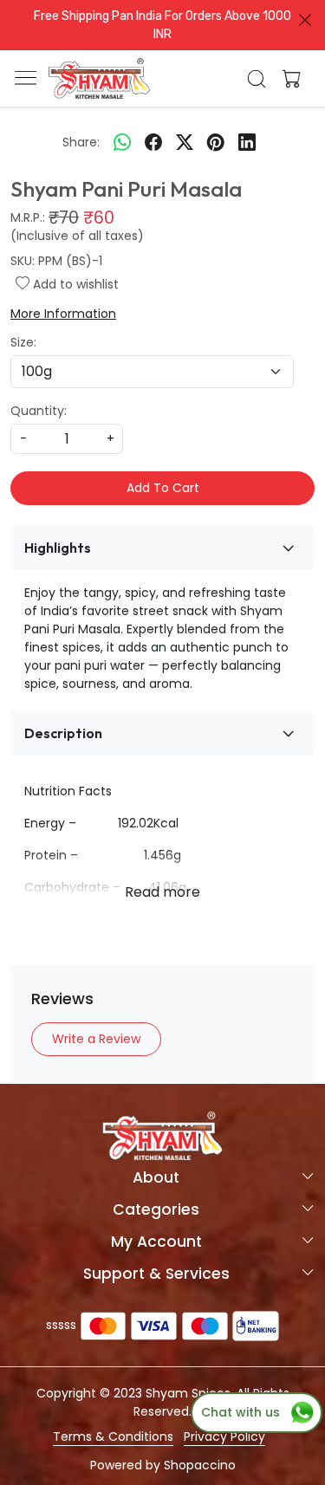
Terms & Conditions (113, 1436)
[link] (256, 79)
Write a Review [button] (96, 1038)
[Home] (99, 79)
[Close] (305, 20)
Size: (23, 342)
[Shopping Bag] (287, 79)
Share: (81, 142)
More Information (63, 313)
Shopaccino (200, 1465)
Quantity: (38, 410)
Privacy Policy (224, 1436)
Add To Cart (163, 487)
